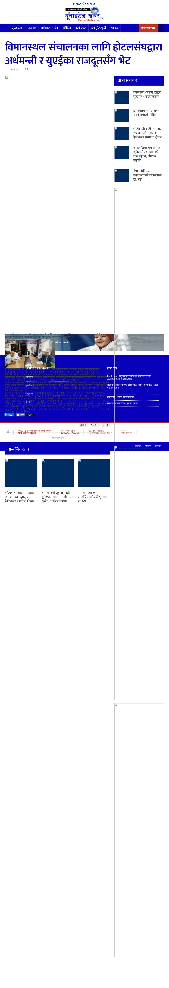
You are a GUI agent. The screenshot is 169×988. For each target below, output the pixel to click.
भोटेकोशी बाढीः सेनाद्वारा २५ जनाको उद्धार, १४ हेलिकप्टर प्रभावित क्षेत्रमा (19, 497)
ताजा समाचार (148, 28)
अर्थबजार (45, 28)
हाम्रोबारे (29, 377)
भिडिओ (67, 28)
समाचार (32, 28)
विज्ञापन (29, 393)
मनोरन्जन (81, 28)
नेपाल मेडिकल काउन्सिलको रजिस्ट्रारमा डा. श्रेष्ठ (92, 497)
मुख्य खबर (17, 28)
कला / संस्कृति (98, 28)
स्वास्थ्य (114, 28)
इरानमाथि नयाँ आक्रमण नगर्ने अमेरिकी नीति (147, 113)
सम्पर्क (29, 402)
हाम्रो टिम (30, 385)
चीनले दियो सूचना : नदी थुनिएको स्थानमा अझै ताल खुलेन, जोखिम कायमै (57, 497)
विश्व (56, 28)
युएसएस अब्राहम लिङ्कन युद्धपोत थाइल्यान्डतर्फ (147, 95)
